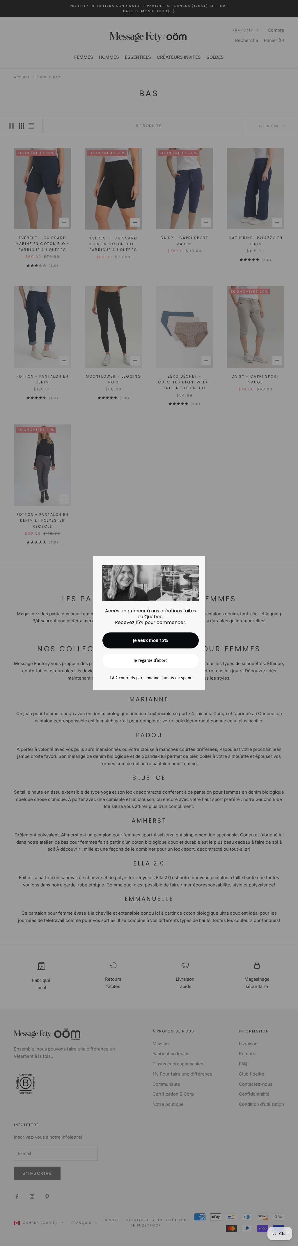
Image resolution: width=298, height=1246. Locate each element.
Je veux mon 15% (150, 640)
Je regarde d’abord (151, 660)
